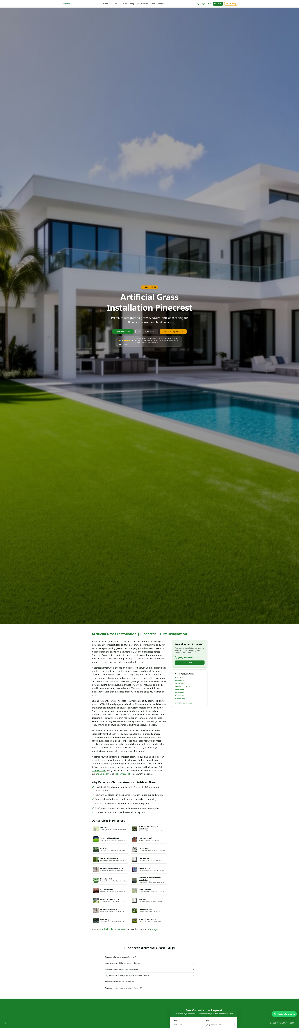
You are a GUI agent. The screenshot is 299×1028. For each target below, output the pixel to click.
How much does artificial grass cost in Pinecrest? (123, 963)
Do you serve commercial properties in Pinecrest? (123, 988)
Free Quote (218, 4)
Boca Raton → (180, 695)
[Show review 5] (125, 344)
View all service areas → (184, 703)
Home (105, 4)
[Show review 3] (122, 344)
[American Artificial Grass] (66, 4)
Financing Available (175, 331)
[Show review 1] (119, 344)
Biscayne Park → (181, 692)
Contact (161, 4)
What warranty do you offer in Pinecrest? (120, 982)
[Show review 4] (124, 344)
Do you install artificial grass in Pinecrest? (120, 957)
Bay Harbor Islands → (183, 686)
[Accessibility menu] (5, 1023)
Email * (207, 1021)
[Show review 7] (127, 344)
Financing (233, 4)
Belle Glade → (180, 689)
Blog (132, 4)
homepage (152, 929)
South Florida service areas (113, 929)
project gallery (103, 773)
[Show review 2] (120, 344)
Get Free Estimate (123, 331)
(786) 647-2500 (206, 4)
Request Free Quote (190, 662)
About (153, 4)
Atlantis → (179, 677)
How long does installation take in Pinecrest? (121, 969)
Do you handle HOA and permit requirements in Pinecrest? (127, 975)
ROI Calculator (142, 4)
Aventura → (179, 680)
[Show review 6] (126, 344)
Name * (175, 1021)
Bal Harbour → (180, 683)
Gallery (124, 4)
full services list (122, 773)
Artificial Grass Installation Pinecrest (149, 302)
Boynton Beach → (182, 698)
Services (114, 4)
